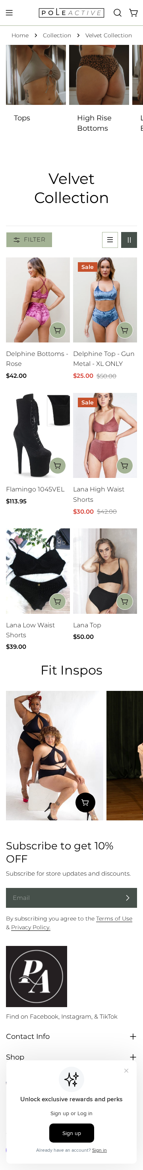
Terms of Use (114, 918)
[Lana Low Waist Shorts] (38, 571)
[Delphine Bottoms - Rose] (38, 300)
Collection (57, 35)
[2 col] (129, 240)
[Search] (118, 13)
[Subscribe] (127, 898)
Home (20, 35)
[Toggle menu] (9, 13)
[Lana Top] (105, 571)
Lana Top (87, 625)
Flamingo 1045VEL (35, 489)
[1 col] (110, 240)
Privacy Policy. (30, 927)
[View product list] (85, 802)
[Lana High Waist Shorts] (105, 435)
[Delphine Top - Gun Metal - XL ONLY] (105, 300)
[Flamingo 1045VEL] (38, 435)
